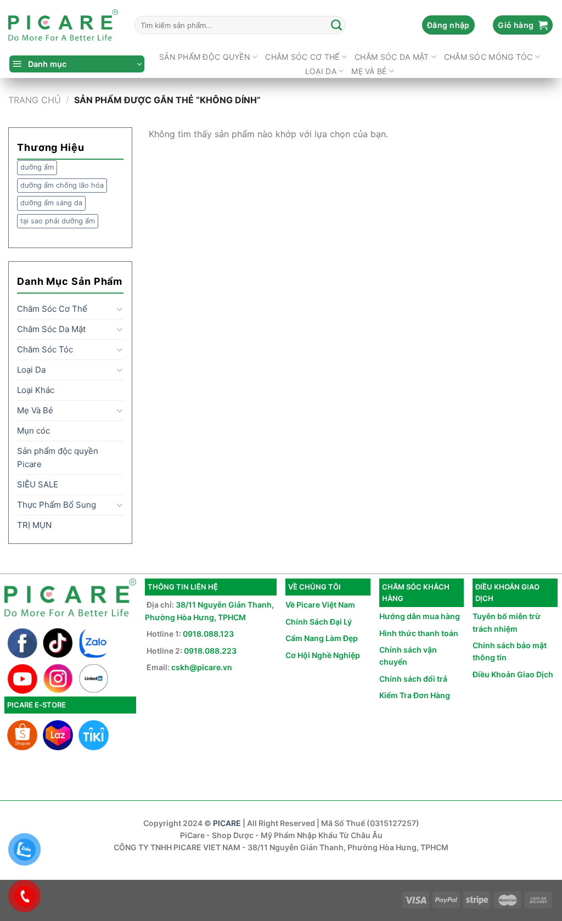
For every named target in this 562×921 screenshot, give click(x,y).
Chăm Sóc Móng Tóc (488, 56)
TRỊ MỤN (34, 525)
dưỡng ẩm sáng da (51, 203)
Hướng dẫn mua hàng (419, 616)
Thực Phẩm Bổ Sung (56, 504)
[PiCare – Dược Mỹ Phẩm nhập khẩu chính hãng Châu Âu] (63, 25)
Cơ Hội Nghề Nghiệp (322, 655)
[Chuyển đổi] (119, 309)
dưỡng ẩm (37, 167)
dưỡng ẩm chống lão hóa (62, 185)
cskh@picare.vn (201, 667)
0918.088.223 (210, 650)
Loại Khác (35, 390)
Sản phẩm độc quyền (204, 56)
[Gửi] (337, 25)
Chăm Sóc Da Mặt (392, 56)
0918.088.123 (208, 633)
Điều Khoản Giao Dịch (513, 674)
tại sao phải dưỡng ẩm (57, 221)
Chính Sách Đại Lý (318, 621)
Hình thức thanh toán (418, 633)
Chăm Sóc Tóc (45, 349)
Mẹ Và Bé (368, 71)
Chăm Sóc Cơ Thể (302, 56)
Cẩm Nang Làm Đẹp (321, 638)
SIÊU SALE (37, 484)
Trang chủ (34, 99)
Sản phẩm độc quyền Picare (57, 457)
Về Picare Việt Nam (320, 604)
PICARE (227, 823)
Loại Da (320, 71)
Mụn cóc (33, 430)
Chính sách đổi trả (413, 678)
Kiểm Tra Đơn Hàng (414, 695)
